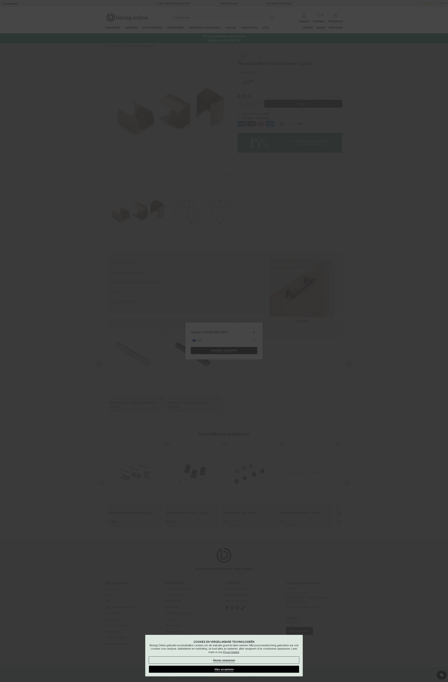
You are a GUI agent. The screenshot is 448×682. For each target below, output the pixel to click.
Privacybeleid (231, 652)
